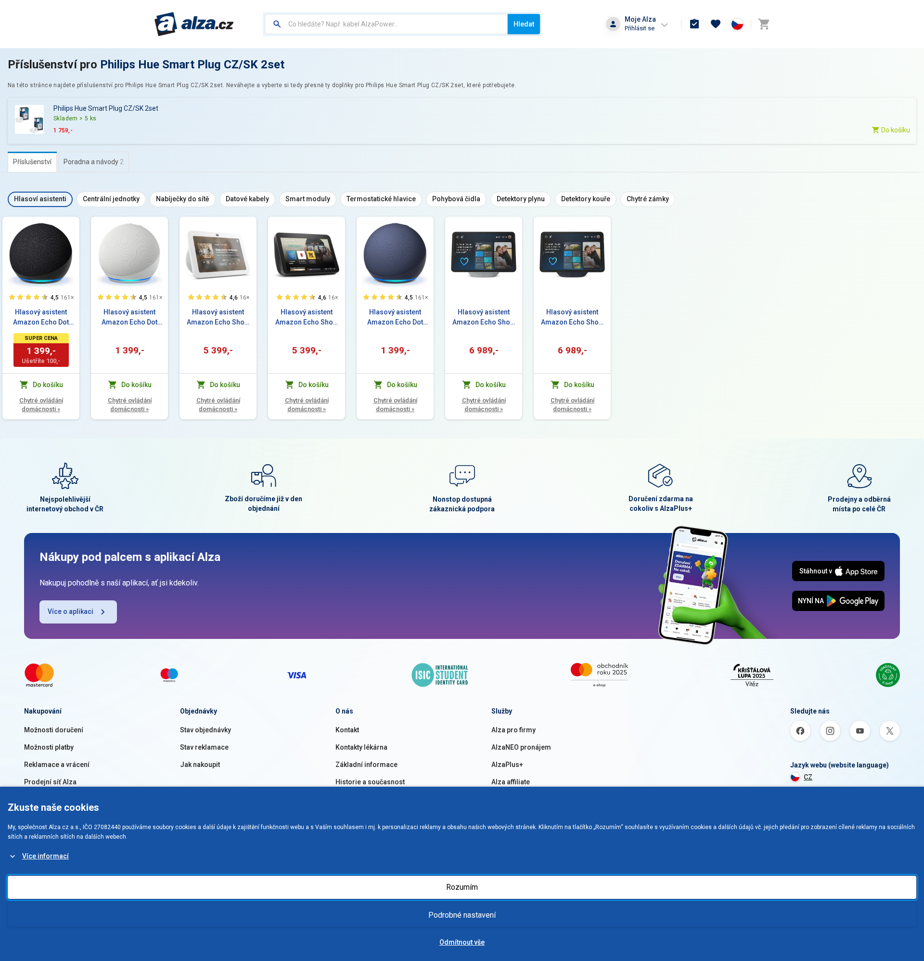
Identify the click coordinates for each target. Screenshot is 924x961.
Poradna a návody (94, 162)
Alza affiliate (510, 782)
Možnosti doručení (53, 730)
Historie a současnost (370, 782)
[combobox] (386, 24)
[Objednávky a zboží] (694, 24)
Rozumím (462, 887)
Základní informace (366, 764)
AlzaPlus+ (507, 764)
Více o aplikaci (70, 611)
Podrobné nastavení (462, 915)
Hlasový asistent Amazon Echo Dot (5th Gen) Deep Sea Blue (395, 317)
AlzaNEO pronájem (521, 747)
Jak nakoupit (200, 764)
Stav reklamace (204, 747)
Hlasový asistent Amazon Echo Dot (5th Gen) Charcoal (41, 317)
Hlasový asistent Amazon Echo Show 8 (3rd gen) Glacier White (218, 317)
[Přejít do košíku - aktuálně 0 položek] (764, 24)
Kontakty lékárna (361, 747)
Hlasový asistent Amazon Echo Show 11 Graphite (572, 317)
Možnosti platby (49, 747)
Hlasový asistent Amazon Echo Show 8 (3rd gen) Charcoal (306, 317)
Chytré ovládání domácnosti (41, 405)
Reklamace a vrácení (57, 764)
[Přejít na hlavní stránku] (194, 24)
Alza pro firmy (513, 730)
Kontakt (347, 730)
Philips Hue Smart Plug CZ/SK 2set (192, 64)
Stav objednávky (205, 730)
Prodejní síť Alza (50, 782)
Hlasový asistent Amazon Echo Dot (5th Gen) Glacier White (129, 317)
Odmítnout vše (462, 942)
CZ (808, 777)
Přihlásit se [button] (639, 28)
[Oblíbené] (715, 24)
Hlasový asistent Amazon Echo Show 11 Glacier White (483, 317)
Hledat (523, 24)
